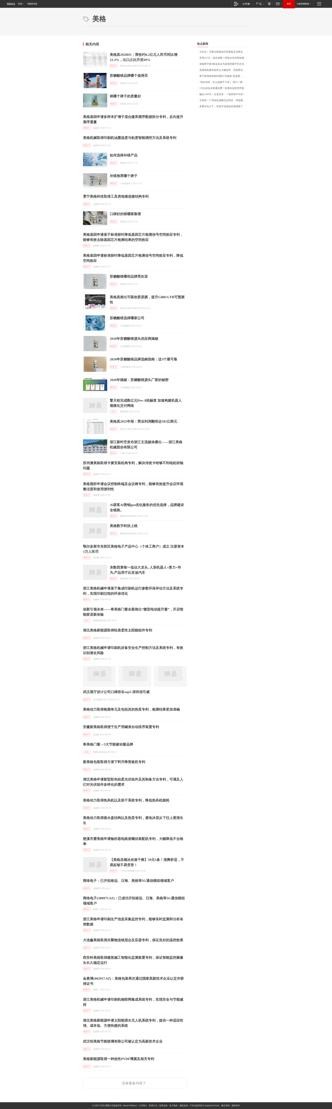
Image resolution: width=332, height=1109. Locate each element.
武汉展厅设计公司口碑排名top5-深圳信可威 (116, 692)
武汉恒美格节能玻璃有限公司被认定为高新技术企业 (123, 1041)
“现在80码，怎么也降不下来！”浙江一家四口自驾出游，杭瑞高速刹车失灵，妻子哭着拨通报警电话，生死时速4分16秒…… (224, 82)
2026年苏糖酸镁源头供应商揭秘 (134, 338)
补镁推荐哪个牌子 (123, 176)
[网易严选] (259, 3)
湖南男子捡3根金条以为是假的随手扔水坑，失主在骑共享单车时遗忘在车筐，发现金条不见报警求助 (224, 64)
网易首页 (11, 4)
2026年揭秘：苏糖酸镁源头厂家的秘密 (139, 380)
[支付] (269, 3)
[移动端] (236, 3)
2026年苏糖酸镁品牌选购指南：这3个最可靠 (143, 359)
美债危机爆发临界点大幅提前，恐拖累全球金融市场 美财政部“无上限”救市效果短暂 (224, 70)
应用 (20, 4)
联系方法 (153, 1105)
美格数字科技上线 (123, 526)
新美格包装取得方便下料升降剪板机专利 (114, 762)
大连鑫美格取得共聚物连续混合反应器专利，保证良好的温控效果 (133, 940)
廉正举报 (225, 1105)
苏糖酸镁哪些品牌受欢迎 (129, 276)
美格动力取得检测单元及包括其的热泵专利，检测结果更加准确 (131, 709)
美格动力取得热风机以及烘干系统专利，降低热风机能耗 (126, 800)
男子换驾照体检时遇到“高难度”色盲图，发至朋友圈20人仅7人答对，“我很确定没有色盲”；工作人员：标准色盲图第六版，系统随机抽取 (224, 76)
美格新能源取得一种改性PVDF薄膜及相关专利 (118, 1059)
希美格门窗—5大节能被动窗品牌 (108, 744)
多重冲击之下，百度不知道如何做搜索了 (221, 106)
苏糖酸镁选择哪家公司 (127, 318)
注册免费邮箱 (303, 4)
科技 (113, 411)
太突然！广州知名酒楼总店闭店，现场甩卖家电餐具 (224, 100)
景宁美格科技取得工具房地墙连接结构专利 (116, 196)
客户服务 (173, 1105)
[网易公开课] (247, 3)
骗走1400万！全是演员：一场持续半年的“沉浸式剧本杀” (224, 94)
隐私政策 (184, 1105)
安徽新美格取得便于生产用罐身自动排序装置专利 (121, 727)
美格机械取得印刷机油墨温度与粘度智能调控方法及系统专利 (129, 138)
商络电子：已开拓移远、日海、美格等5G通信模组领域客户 (128, 880)
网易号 (113, 66)
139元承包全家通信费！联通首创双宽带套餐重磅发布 (224, 88)
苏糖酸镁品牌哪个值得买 (129, 75)
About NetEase (130, 1105)
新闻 (87, 620)
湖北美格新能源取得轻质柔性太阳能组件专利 (117, 630)
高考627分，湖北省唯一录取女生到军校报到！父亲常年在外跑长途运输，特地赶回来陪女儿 (224, 58)
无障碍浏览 (32, 4)
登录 (289, 4)
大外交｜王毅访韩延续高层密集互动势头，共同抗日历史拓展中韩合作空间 (224, 52)
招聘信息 (163, 1105)
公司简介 (143, 1105)
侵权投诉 (236, 1105)
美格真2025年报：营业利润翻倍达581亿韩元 (143, 421)
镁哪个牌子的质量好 (125, 96)
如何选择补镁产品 (123, 155)
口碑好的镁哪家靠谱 (125, 214)
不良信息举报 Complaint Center (204, 1105)
